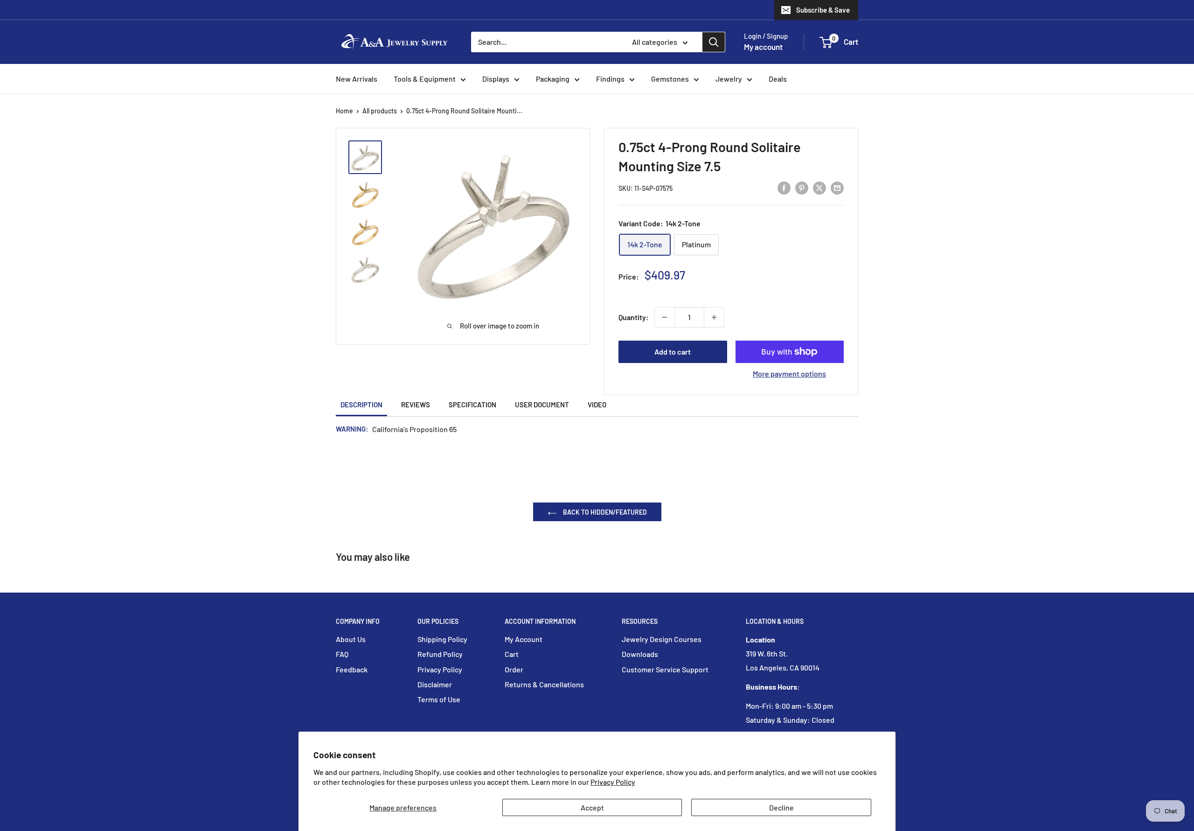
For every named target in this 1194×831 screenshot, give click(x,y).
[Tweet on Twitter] (819, 187)
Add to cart (672, 351)
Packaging (552, 78)
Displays (495, 78)
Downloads (640, 653)
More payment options (789, 373)
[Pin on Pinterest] (801, 187)
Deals (778, 78)
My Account (523, 639)
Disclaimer (434, 684)
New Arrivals (356, 78)
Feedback (352, 669)
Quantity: (633, 317)
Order (514, 669)
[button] (825, 42)
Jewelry (728, 78)
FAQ (342, 653)
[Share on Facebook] (784, 187)
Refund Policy (440, 653)
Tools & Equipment (425, 78)
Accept (592, 807)
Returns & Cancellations (544, 684)
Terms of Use (438, 699)
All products (379, 111)
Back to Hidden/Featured (604, 512)
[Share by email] (837, 187)
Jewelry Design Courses (661, 639)
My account (763, 46)
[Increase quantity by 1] (714, 317)
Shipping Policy (442, 639)
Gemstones (670, 78)
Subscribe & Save (823, 10)
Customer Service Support (665, 669)
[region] (369, 213)
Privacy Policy (612, 781)
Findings (610, 78)
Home (344, 111)
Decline (781, 807)
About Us (351, 639)
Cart (512, 653)
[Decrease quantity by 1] (664, 317)
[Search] (713, 42)
